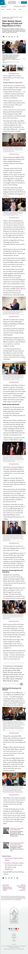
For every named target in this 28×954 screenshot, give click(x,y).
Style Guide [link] (18, 899)
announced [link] (20, 110)
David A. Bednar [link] (11, 90)
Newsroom (3, 6)
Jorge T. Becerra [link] (20, 289)
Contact (19, 9)
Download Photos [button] (14, 73)
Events (14, 9)
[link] (8, 78)
